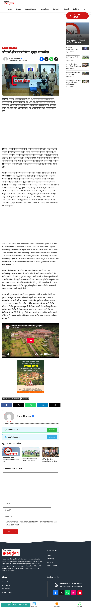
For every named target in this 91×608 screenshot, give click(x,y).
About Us (5, 582)
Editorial (56, 9)
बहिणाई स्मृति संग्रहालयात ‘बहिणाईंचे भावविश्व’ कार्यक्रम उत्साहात (73, 82)
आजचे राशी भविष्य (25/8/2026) (72, 48)
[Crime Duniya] (8, 3)
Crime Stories (30, 9)
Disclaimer (5, 589)
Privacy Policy (7, 592)
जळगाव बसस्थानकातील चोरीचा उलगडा (73, 73)
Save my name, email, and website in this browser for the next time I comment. (31, 523)
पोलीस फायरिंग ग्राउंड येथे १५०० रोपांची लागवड (30, 460)
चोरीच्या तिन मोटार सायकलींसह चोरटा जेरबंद (49, 460)
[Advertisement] (30, 29)
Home (9, 9)
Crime (18, 9)
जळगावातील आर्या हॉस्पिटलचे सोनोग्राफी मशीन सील (11, 460)
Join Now (52, 429)
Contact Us (6, 585)
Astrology (45, 9)
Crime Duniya (15, 58)
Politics (76, 9)
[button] (84, 9)
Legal (66, 9)
